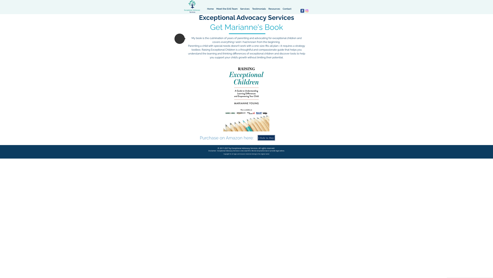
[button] (179, 39)
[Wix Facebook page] (302, 11)
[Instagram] (307, 11)
